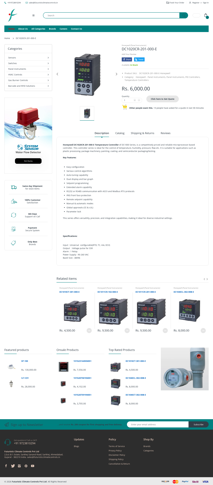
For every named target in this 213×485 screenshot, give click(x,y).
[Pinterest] (26, 466)
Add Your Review (129, 54)
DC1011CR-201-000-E (145, 291)
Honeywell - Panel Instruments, (151, 77)
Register (196, 2)
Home (7, 38)
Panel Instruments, (175, 77)
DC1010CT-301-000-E (69, 291)
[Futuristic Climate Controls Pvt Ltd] (11, 15)
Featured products (16, 350)
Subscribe (198, 424)
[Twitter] (12, 466)
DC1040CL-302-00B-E (184, 291)
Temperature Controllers (137, 80)
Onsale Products (68, 350)
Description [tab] (102, 133)
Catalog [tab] (119, 133)
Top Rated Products (122, 350)
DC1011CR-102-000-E (108, 291)
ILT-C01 (25, 378)
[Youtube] (32, 466)
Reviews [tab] (166, 133)
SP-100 (24, 361)
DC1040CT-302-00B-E (136, 395)
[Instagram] (19, 466)
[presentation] (204, 279)
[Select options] (89, 330)
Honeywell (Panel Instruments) (134, 45)
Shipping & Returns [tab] (142, 133)
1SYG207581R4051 (82, 378)
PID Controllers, (192, 77)
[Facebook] (6, 466)
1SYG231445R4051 (82, 361)
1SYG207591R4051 (82, 395)
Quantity (125, 96)
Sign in (206, 2)
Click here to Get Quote (162, 99)
